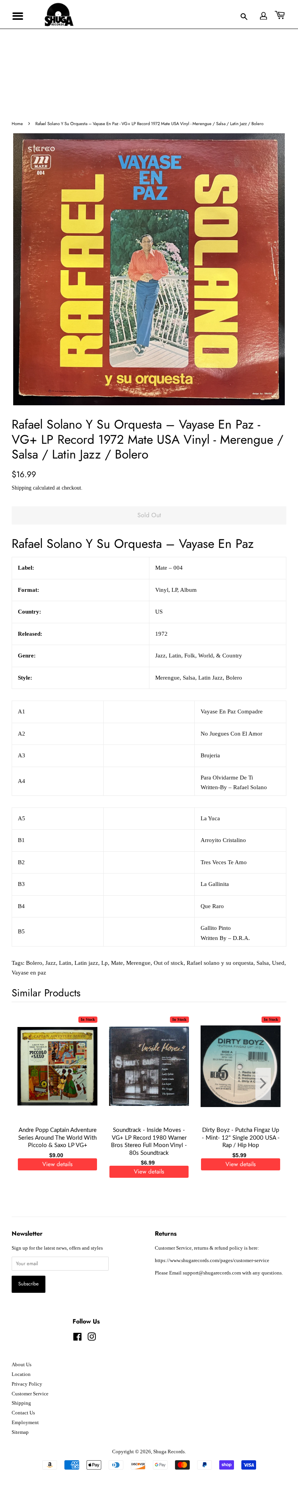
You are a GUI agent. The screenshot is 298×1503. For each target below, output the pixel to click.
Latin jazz (86, 963)
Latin (65, 963)
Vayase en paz (29, 972)
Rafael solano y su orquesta (220, 963)
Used (278, 963)
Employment (25, 1422)
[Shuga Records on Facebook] (77, 1338)
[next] (267, 1084)
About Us (21, 1364)
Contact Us (23, 1413)
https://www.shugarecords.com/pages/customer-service (212, 1260)
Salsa (262, 963)
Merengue (138, 963)
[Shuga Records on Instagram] (91, 1338)
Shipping (21, 488)
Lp (104, 963)
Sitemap (20, 1432)
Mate (117, 963)
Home (17, 123)
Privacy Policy (27, 1384)
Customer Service (30, 1394)
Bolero (34, 963)
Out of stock (169, 963)
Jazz (50, 963)
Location (21, 1374)
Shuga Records (169, 1451)
